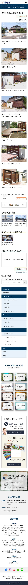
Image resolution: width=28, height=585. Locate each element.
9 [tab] (23, 228)
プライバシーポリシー (18, 576)
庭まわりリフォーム (10, 344)
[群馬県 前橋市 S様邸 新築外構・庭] (20, 218)
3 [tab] (9, 228)
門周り (19, 194)
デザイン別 (6, 307)
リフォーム (5, 329)
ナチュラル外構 (14, 194)
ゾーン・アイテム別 (9, 311)
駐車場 (22, 194)
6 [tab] (16, 228)
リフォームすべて (8, 333)
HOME (4, 576)
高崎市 (4, 198)
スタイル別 (6, 303)
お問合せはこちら (16, 432)
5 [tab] (14, 228)
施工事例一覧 (6, 292)
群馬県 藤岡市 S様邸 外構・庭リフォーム (7, 243)
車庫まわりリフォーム (10, 341)
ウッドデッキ (11, 195)
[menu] (26, 2)
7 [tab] (18, 228)
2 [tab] (7, 228)
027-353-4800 (16, 423)
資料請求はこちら (14, 464)
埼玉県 (4, 355)
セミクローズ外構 (6, 194)
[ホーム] (2, 6)
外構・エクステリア (7, 296)
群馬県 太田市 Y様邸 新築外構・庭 (7, 224)
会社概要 (9, 576)
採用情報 (8, 578)
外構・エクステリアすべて (10, 300)
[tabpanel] (8, 221)
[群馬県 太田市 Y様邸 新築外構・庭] (7, 218)
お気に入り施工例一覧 (17, 578)
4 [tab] (12, 228)
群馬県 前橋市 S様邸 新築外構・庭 (20, 224)
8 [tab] (21, 228)
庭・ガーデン (6, 314)
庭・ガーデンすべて (9, 318)
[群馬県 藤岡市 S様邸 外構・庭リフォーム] (7, 238)
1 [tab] (5, 228)
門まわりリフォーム (10, 337)
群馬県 (4, 351)
